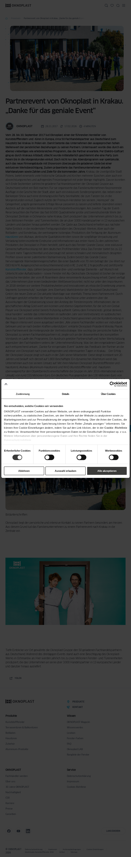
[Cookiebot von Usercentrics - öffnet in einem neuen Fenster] (112, 384)
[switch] (49, 457)
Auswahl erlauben (65, 470)
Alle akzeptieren (107, 470)
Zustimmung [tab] (23, 394)
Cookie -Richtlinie (115, 427)
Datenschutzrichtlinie (17, 439)
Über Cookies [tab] (108, 394)
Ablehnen (24, 470)
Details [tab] (65, 394)
